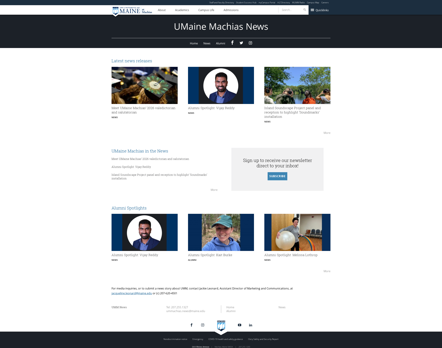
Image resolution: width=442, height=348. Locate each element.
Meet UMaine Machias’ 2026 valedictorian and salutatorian (151, 159)
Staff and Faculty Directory (221, 2)
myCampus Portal (267, 2)
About (162, 10)
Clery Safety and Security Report (263, 339)
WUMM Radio (298, 2)
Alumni (220, 43)
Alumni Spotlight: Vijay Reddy (131, 167)
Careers (325, 2)
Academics (182, 10)
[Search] (305, 10)
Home (194, 43)
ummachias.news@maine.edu (185, 311)
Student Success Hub (246, 2)
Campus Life (206, 10)
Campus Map (313, 2)
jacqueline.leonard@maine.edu (132, 293)
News (206, 43)
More (327, 134)
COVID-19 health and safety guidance (225, 339)
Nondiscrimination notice (175, 339)
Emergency (198, 339)
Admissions (231, 10)
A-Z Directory (283, 2)
